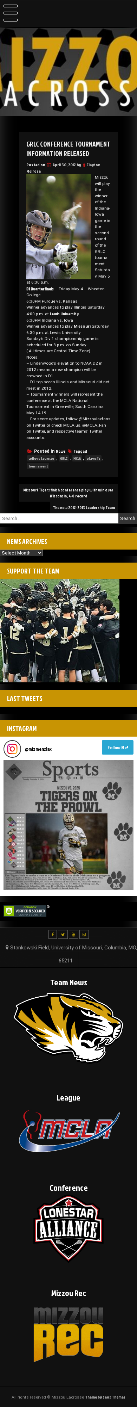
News (61, 451)
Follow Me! (117, 747)
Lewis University (64, 314)
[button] (68, 825)
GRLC (63, 458)
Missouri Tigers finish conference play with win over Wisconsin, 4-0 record (68, 493)
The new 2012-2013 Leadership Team (84, 507)
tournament (38, 466)
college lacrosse (41, 458)
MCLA (77, 458)
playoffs (93, 458)
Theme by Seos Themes (105, 1397)
